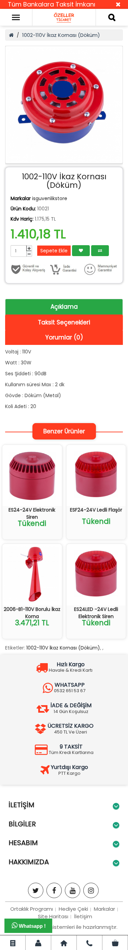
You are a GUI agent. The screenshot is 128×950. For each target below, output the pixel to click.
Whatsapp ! (31, 926)
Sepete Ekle (54, 250)
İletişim (83, 916)
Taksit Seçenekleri (64, 322)
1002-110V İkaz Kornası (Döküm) (61, 35)
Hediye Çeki (73, 908)
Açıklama (64, 307)
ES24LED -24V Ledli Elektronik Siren (96, 613)
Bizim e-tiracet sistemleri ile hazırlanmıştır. (64, 927)
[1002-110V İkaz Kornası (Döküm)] (64, 105)
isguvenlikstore (49, 198)
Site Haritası (53, 916)
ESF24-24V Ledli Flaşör (96, 509)
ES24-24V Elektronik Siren (32, 513)
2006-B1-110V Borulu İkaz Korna (32, 613)
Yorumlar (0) (64, 337)
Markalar (104, 908)
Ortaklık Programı (31, 908)
